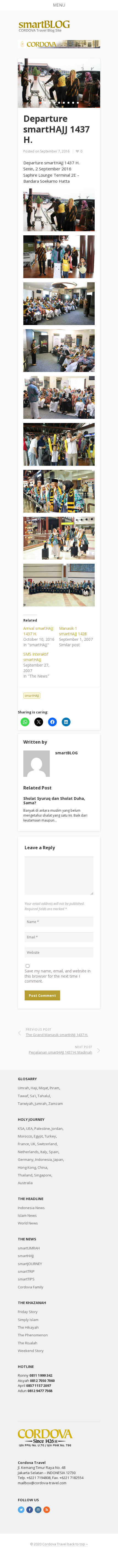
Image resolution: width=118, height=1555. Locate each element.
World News (28, 1223)
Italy (43, 1151)
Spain (53, 1151)
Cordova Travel (54, 1544)
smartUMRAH (29, 1248)
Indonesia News (31, 1207)
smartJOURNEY (30, 1263)
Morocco (25, 1136)
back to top (76, 1544)
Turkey (50, 1136)
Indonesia (43, 1159)
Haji (34, 1087)
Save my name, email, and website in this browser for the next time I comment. (58, 976)
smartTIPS (26, 1279)
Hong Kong (27, 1167)
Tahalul (44, 1095)
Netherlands (28, 1151)
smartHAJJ (32, 695)
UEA (29, 1128)
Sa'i (33, 1095)
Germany (25, 1159)
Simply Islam (28, 1319)
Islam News (27, 1215)
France (23, 1143)
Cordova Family (30, 1287)
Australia (25, 1182)
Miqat (43, 1087)
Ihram (54, 1087)
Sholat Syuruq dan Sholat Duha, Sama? (54, 801)
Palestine (42, 1128)
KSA (21, 1128)
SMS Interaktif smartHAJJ (35, 656)
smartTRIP (26, 1271)
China (42, 1167)
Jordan (57, 1128)
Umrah (23, 1087)
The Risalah (27, 1342)
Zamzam (55, 1103)
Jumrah (41, 1103)
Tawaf (23, 1095)
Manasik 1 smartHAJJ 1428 (73, 631)
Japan (58, 1159)
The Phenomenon (33, 1335)
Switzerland (47, 1143)
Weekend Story (31, 1350)
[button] (59, 5)
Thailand (25, 1175)
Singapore (42, 1175)
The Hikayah (28, 1327)
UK (33, 1143)
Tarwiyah (25, 1103)
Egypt (38, 1136)
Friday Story (28, 1311)
